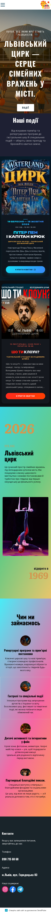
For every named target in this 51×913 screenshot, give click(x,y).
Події (25, 107)
